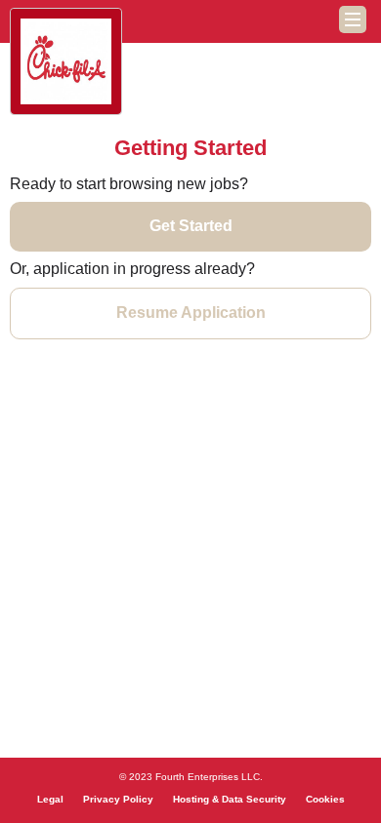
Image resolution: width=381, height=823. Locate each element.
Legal (50, 799)
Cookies (325, 799)
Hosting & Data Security (229, 799)
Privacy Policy (118, 799)
